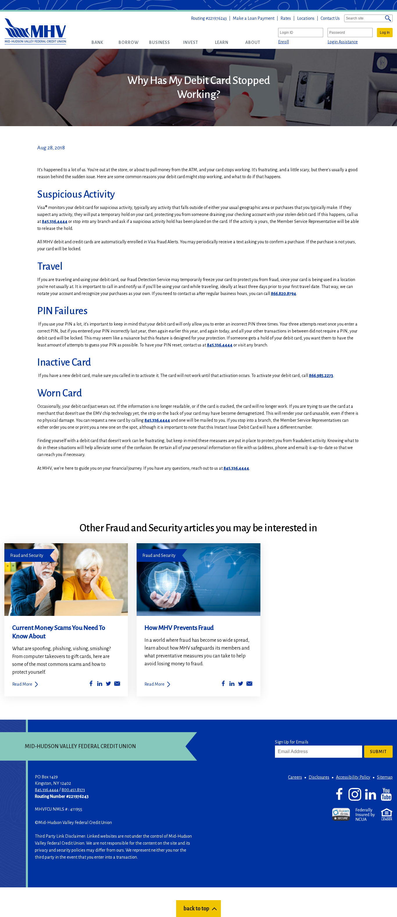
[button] (97, 42)
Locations (305, 18)
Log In (385, 33)
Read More (22, 684)
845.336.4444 (54, 221)
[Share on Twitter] (108, 685)
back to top (196, 908)
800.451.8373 (73, 789)
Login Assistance (343, 42)
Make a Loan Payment (253, 18)
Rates (285, 18)
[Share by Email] (117, 685)
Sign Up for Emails (291, 742)
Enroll (283, 42)
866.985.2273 (321, 375)
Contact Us (330, 18)
